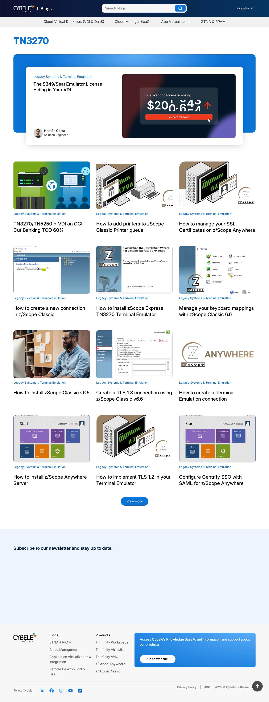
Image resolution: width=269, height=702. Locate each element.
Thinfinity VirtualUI (110, 650)
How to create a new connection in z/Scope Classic (49, 311)
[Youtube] (70, 690)
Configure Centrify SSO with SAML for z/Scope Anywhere (211, 480)
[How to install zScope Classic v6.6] (51, 354)
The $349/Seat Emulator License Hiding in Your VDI (67, 86)
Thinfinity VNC (107, 657)
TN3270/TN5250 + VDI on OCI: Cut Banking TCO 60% (48, 227)
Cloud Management (64, 650)
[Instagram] (61, 690)
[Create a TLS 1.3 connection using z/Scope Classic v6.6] (134, 354)
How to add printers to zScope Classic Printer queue (130, 227)
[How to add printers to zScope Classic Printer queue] (134, 185)
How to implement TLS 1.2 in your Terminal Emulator (133, 480)
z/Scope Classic (108, 671)
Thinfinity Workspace (112, 642)
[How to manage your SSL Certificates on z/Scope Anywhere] (217, 185)
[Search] (180, 8)
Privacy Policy (186, 687)
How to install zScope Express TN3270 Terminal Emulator (129, 311)
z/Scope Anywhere (110, 664)
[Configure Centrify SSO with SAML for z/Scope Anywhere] (217, 439)
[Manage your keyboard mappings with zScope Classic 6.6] (217, 270)
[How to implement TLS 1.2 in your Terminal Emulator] (134, 439)
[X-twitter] (42, 690)
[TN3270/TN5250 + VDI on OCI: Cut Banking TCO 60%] (51, 185)
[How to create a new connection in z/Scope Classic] (51, 270)
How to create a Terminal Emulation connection (207, 396)
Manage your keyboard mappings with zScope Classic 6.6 (216, 311)
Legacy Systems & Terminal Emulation (62, 77)
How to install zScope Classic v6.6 (51, 393)
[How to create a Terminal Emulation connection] (217, 354)
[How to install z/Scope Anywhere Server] (51, 439)
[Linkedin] (79, 690)
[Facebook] (51, 690)
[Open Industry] (251, 8)
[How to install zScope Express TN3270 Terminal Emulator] (134, 270)
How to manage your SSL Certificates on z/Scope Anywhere (217, 227)
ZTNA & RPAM (60, 642)
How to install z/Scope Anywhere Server (50, 480)
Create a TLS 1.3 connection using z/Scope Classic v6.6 (134, 396)
